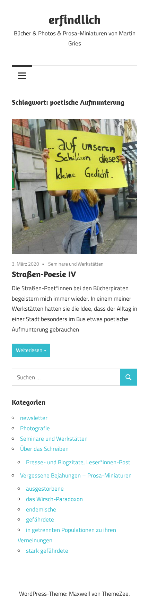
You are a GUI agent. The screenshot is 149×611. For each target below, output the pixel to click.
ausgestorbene (45, 488)
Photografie (35, 428)
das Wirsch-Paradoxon (54, 499)
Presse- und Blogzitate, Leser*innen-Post (78, 462)
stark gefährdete (47, 550)
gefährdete (40, 519)
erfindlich (75, 19)
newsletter (33, 417)
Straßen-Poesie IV (44, 274)
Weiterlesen (29, 350)
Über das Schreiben (44, 448)
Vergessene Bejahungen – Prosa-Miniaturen (76, 475)
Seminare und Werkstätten (76, 263)
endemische (41, 509)
